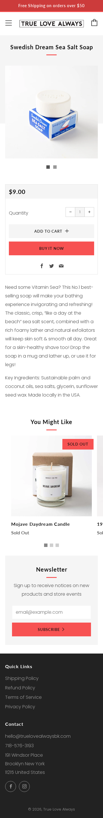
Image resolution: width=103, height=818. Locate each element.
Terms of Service (23, 697)
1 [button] (45, 545)
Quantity (18, 213)
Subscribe (49, 629)
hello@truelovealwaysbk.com (38, 736)
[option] (51, 112)
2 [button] (51, 545)
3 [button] (57, 545)
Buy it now (51, 248)
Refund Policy (20, 687)
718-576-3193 (19, 745)
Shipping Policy (22, 678)
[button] (48, 167)
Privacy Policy (20, 706)
